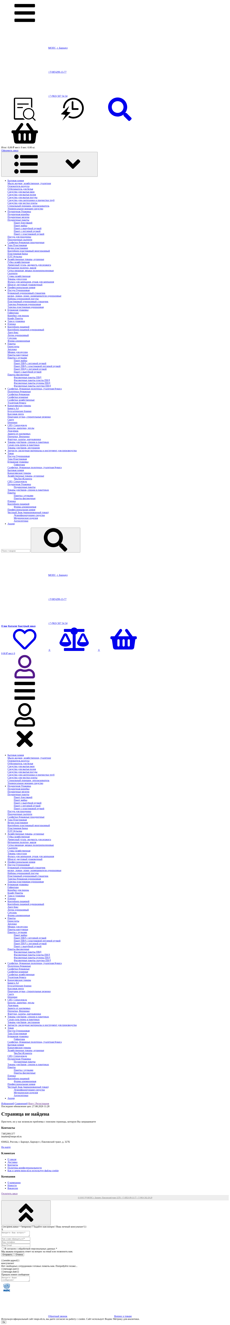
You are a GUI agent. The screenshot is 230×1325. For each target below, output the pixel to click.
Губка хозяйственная (19, 262)
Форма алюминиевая (19, 341)
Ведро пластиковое (18, 248)
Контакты (13, 1165)
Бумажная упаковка (18, 310)
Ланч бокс (13, 332)
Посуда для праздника (19, 236)
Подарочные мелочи (18, 217)
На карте (6, 1147)
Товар (11, 453)
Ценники (12, 422)
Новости (12, 1185)
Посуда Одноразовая (19, 290)
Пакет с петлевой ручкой (27, 231)
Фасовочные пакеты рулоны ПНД (32, 383)
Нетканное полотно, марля (22, 267)
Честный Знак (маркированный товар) (28, 512)
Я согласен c (30, 1248)
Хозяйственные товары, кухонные (26, 259)
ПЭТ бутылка (15, 256)
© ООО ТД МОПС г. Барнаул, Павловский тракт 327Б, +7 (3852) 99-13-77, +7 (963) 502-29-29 (115, 1198)
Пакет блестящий (23, 222)
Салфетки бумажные (19, 394)
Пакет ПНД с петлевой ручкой (30, 369)
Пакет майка (20, 225)
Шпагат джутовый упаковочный (25, 284)
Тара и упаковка (16, 321)
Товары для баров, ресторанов (24, 447)
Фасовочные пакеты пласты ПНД (32, 380)
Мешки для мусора (18, 352)
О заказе (12, 1159)
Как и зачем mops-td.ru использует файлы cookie (33, 1170)
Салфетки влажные (18, 397)
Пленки (12, 324)
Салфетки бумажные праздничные (26, 242)
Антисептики (21, 521)
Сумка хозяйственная (19, 276)
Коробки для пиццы (18, 315)
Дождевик (13, 431)
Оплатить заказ (9, 1193)
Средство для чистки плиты (22, 203)
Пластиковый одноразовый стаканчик (28, 301)
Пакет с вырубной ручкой (27, 228)
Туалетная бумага (17, 402)
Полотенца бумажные (19, 391)
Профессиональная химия (21, 287)
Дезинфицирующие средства (29, 515)
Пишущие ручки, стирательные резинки (29, 416)
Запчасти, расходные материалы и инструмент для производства (42, 450)
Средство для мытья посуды (22, 197)
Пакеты (12, 343)
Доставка (12, 1162)
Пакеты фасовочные (18, 374)
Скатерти (13, 273)
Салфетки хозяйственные (21, 400)
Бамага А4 (13, 408)
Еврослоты (13, 346)
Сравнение (21, 1103)
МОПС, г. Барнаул (58, 48)
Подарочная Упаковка (19, 211)
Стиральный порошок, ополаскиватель (28, 206)
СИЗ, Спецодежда (17, 425)
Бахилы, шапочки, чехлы (21, 428)
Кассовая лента (16, 414)
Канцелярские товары (19, 405)
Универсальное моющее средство (25, 208)
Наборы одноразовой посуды (23, 298)
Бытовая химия (16, 180)
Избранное (7, 1103)
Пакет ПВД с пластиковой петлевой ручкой (37, 366)
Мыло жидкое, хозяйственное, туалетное (29, 183)
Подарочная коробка (18, 214)
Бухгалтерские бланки (19, 411)
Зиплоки (12, 349)
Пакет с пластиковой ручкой (29, 234)
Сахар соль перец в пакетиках (24, 445)
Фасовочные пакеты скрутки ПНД (32, 386)
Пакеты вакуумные (18, 355)
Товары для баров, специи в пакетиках (28, 442)
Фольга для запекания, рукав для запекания (31, 281)
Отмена (19, 1254)
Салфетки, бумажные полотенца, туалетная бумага (35, 388)
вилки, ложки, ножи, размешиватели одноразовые (34, 296)
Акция (11, 523)
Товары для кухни (17, 279)
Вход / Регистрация (38, 1103)
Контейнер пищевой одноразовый (26, 329)
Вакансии (13, 1188)
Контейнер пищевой (18, 326)
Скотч (11, 419)
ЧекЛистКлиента (23, 478)
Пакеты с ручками (17, 357)
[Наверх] (26, 1212)
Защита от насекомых (19, 433)
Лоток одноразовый (18, 335)
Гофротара (13, 312)
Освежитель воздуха (18, 186)
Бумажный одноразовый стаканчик (26, 293)
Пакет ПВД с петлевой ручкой (30, 363)
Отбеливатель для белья (20, 189)
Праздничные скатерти (20, 239)
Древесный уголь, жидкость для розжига (29, 265)
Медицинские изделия (26, 518)
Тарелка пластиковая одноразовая (26, 307)
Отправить (8, 1254)
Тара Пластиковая (17, 245)
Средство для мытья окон (21, 191)
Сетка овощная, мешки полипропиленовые (31, 270)
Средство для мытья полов (22, 194)
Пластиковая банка (18, 253)
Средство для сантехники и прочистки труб (31, 200)
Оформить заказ (9, 150)
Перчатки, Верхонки (19, 436)
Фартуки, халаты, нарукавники (24, 439)
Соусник (12, 338)
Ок (4, 1322)
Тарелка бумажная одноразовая (24, 304)
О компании (14, 1182)
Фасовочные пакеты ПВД (27, 377)
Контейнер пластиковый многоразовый (29, 251)
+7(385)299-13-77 (57, 72)
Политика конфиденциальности (25, 1167)
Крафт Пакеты (15, 318)
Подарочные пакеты (18, 220)
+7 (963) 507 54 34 (57, 96)
